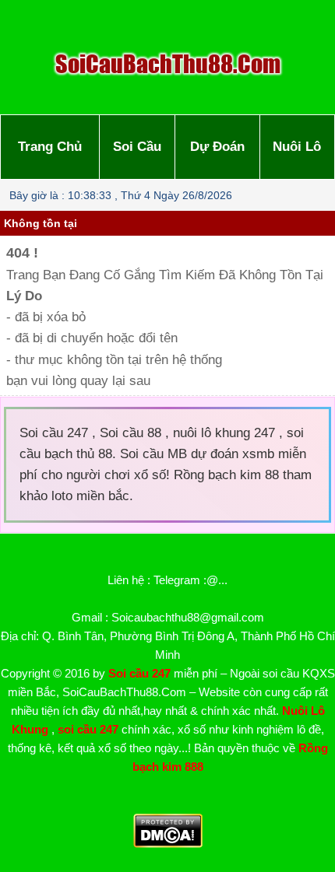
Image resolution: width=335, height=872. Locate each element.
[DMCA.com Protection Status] (168, 843)
